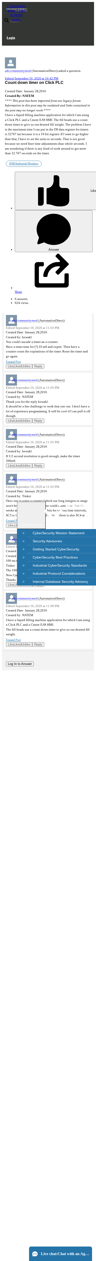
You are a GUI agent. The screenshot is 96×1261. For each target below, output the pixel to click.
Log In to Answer (20, 664)
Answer (53, 249)
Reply (38, 366)
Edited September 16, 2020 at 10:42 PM (31, 78)
